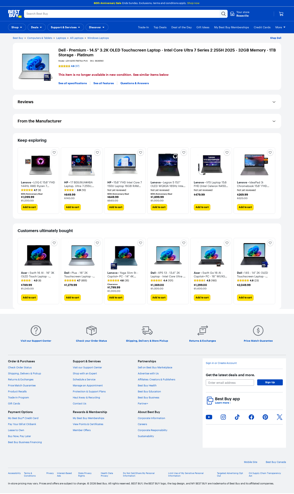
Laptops (61, 37)
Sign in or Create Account (221, 363)
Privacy (50, 473)
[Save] (54, 152)
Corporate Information (151, 418)
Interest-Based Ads (64, 474)
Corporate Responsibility (152, 430)
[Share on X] (279, 417)
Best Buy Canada (276, 462)
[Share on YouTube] (209, 417)
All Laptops (76, 37)
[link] (31, 190)
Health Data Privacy (107, 474)
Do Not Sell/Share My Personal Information (139, 474)
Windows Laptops (98, 37)
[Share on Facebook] (251, 417)
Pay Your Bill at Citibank (22, 424)
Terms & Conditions (30, 474)
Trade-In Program (18, 397)
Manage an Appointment (88, 385)
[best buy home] (15, 14)
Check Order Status (20, 367)
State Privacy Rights (85, 474)
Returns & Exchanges (20, 379)
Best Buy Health (147, 385)
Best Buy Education (149, 391)
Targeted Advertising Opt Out (230, 474)
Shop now (193, 3)
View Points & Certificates (88, 424)
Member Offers (82, 430)
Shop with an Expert (85, 373)
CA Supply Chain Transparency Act (265, 474)
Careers (142, 424)
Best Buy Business (148, 397)
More (278, 27)
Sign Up (270, 382)
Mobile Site (250, 462)
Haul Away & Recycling (86, 397)
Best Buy (18, 37)
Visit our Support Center (87, 367)
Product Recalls (17, 391)
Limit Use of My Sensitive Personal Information (186, 474)
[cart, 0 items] (281, 13)
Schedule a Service (84, 379)
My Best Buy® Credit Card (23, 418)
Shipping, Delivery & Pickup (24, 373)
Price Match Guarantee (22, 385)
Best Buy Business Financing (25, 442)
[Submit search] (224, 14)
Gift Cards (14, 403)
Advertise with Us (148, 373)
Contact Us (79, 403)
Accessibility (14, 473)
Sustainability (146, 436)
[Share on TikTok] (237, 417)
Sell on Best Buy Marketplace (155, 367)
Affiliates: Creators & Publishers (156, 379)
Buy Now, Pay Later (19, 436)
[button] (17, 27)
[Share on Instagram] (223, 417)
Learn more (223, 402)
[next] (273, 180)
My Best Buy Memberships (88, 418)
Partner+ (143, 403)
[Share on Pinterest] (265, 417)
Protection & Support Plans (89, 391)
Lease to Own (16, 430)
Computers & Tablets (39, 37)
